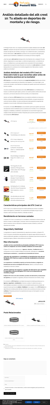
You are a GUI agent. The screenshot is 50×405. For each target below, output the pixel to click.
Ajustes (44, 402)
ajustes (11, 403)
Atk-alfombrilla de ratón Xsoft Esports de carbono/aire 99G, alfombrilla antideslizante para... (18, 198)
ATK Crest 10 (14, 121)
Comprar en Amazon (40, 303)
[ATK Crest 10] (10, 302)
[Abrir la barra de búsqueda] (46, 4)
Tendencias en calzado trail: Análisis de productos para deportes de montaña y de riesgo (23, 348)
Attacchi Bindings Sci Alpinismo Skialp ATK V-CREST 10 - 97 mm (17, 157)
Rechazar (36, 402)
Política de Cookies (13, 401)
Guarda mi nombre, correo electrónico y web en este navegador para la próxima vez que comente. (25, 388)
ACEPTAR (29, 402)
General (6, 344)
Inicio (5, 4)
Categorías (11, 4)
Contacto (40, 4)
